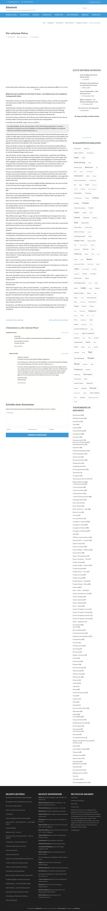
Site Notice (74, 803)
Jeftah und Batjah (11, 828)
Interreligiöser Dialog (79, 749)
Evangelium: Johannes (79, 521)
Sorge (92, 329)
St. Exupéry (76, 333)
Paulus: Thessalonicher (80, 556)
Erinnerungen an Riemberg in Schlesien (17, 896)
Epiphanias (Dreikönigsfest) (81, 636)
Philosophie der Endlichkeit (55, 840)
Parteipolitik (82, 302)
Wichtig (83, 388)
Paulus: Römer (77, 553)
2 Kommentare (35, 37)
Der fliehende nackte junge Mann (15, 871)
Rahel (75, 311)
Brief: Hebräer (77, 503)
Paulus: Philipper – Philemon (81, 550)
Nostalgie (76, 705)
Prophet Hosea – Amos (80, 572)
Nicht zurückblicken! (11, 900)
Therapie (76, 352)
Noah (82, 297)
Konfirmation (77, 457)
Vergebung (78, 369)
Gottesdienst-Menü (94, 2)
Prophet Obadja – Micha (80, 584)
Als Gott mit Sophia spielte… (14, 806)
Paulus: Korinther (78, 546)
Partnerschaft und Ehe (79, 708)
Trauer (90, 358)
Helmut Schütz (23, 37)
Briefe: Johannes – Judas (80, 509)
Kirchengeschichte (78, 770)
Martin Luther (79, 293)
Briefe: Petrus (77, 512)
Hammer (89, 232)
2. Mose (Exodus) (78, 487)
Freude (76, 203)
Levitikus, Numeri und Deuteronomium (17, 863)
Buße (75, 171)
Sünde (88, 342)
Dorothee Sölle (92, 180)
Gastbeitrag (76, 421)
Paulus (76, 306)
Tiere (83, 352)
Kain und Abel (85, 269)
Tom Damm (41, 857)
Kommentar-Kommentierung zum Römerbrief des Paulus (89, 84)
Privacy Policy (75, 807)
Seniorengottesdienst (79, 469)
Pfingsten (75, 664)
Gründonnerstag (78, 646)
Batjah (89, 162)
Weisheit (76, 388)
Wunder (93, 388)
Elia (75, 185)
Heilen (90, 236)
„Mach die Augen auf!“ (87, 137)
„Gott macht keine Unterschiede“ (59, 320)
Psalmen (75, 587)
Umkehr (85, 364)
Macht (90, 288)
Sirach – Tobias (77, 606)
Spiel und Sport (77, 758)
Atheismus (76, 743)
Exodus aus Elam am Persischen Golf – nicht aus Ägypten (19, 837)
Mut (95, 293)
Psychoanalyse (77, 731)
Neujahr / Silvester (78, 655)
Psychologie (76, 729)
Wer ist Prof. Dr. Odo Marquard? (88, 108)
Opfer (75, 302)
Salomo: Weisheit (78, 603)
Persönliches (59, 15)
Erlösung (75, 189)
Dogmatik (76, 767)
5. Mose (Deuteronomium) (81, 496)
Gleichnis (86, 217)
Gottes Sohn (85, 223)
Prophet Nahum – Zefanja (80, 581)
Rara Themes (62, 908)
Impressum (85, 15)
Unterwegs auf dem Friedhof (81, 479)
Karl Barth (94, 269)
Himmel (85, 249)
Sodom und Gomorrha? (12, 854)
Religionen (92, 311)
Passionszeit (76, 661)
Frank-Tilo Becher (78, 198)
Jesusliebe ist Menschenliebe (14, 320)
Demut (94, 176)
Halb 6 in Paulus (79, 232)
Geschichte (76, 437)
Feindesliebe (78, 193)
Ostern (75, 658)
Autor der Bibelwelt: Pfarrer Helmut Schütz (88, 76)
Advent (75, 627)
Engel (87, 185)
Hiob (93, 249)
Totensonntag (77, 671)
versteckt (88, 369)
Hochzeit (75, 683)
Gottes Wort (78, 227)
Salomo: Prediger (78, 597)
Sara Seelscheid (42, 874)
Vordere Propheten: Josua (81, 609)
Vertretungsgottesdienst (80, 782)
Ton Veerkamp (79, 358)
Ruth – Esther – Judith (79, 590)
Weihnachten (77, 677)
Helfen (75, 245)
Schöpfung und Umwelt (80, 723)
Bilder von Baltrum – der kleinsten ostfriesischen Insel (89, 101)
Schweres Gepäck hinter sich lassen (16, 846)
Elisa (80, 185)
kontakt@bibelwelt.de (13, 2)
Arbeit (83, 157)
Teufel (96, 347)
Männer (76, 297)
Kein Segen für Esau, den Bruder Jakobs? (17, 892)
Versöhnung (77, 374)
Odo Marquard (91, 297)
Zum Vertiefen (24, 15)
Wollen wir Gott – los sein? (13, 832)
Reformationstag (78, 667)
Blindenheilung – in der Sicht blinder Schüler (18, 883)
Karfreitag (76, 649)
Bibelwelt (11, 7)
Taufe (76, 347)
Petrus (84, 306)
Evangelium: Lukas (78, 525)
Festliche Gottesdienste (80, 451)
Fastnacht (76, 642)
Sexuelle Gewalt (78, 755)
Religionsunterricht (78, 773)
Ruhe (82, 315)
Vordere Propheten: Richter (81, 615)
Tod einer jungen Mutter (58, 843)
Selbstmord (84, 324)
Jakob (75, 259)
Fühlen (76, 212)
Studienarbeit (78, 342)
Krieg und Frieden (78, 720)
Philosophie (76, 711)
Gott (76, 223)
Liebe (83, 288)
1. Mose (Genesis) (78, 484)
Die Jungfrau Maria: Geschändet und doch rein (19, 801)
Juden (76, 269)
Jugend (75, 686)
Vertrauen (87, 374)
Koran (87, 278)
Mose (89, 293)
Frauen (87, 198)
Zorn (75, 397)
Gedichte (75, 428)
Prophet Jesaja (77, 578)
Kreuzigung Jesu (80, 283)
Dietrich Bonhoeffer (80, 180)
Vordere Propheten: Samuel (81, 618)
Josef (97, 264)
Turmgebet (76, 476)
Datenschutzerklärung (77, 800)
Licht (75, 288)
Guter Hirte (88, 227)
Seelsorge (35, 15)
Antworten (18, 346)
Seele (75, 320)
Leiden (96, 283)
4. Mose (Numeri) (78, 493)
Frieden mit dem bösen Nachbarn (56, 811)
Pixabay (37, 89)
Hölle (92, 254)
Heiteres (75, 680)
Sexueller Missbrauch (80, 329)
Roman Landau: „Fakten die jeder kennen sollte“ (19, 875)
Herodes (92, 245)
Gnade (95, 217)
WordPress (77, 908)
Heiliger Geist (79, 241)
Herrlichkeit (77, 249)
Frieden (85, 203)
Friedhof (90, 208)
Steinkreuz (76, 338)
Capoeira (81, 171)
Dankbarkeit (78, 176)
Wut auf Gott (77, 393)
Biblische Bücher (78, 482)
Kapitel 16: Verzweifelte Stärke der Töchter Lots (19, 858)
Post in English (77, 726)
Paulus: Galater (77, 543)
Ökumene (76, 752)
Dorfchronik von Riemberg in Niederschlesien (19, 797)
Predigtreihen (77, 463)
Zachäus (85, 393)
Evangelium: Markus (79, 528)
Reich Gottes (82, 311)
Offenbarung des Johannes (81, 537)
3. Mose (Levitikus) (78, 490)
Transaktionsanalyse (79, 737)
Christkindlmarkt (89, 171)
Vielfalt (85, 379)
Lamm (90, 283)
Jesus (89, 259)
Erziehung (83, 189)
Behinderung (78, 167)
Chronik (75, 515)
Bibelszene (89, 167)
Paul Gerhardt (92, 302)
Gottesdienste (77, 440)
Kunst (74, 696)
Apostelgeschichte (78, 500)
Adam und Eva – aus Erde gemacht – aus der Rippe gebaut (20, 823)
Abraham (86, 148)
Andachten (76, 447)
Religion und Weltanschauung (82, 741)
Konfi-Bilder (93, 274)
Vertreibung (77, 379)
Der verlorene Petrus (12, 850)
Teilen (83, 347)
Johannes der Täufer (79, 264)
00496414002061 (28, 2)
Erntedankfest (77, 639)
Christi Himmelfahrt (79, 633)
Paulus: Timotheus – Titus (80, 559)
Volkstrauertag (77, 674)
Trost (76, 364)
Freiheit (95, 198)
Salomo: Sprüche (78, 600)
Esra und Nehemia (78, 518)
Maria (97, 288)
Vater (92, 364)
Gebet (75, 424)
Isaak (98, 254)
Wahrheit (89, 383)
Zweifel (82, 397)
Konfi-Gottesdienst (78, 454)
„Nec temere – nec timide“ (58, 808)
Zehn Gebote (94, 393)
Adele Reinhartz (90, 153)
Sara (88, 315)
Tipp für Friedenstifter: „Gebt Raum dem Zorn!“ (89, 92)
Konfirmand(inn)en (78, 693)
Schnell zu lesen (11, 15)
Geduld (84, 212)
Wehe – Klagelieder (79, 622)
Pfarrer (92, 306)
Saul (93, 315)
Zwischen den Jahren (93, 397)
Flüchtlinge (88, 193)
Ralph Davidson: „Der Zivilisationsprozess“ (18, 887)
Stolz (84, 338)
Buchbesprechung (78, 418)
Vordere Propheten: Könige (81, 612)
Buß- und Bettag (78, 630)
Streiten (96, 338)
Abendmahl (77, 148)
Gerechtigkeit (77, 717)
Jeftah (82, 259)
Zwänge (75, 401)
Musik (74, 702)
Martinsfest (76, 652)
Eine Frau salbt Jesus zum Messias (15, 810)
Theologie (76, 761)
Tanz (94, 342)
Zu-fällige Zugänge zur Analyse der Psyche (18, 879)
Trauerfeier (76, 779)
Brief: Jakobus (77, 506)
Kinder (75, 689)
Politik (75, 714)
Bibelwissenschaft (78, 764)
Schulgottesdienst (78, 466)
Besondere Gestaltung (79, 442)
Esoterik (75, 746)
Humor (86, 254)
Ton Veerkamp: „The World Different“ (16, 842)
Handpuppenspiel (79, 236)
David (88, 176)
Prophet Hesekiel (78, 568)
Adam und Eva (79, 153)
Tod (90, 352)
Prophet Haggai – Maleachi (81, 565)
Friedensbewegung (79, 208)
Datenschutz (96, 15)
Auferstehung (79, 162)
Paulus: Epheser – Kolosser (81, 540)
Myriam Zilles (63, 87)
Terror (89, 347)
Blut (97, 167)
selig (91, 324)
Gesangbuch (76, 434)
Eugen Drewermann (92, 189)
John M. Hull (90, 264)
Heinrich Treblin (91, 241)
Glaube (77, 217)
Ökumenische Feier (79, 460)
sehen (76, 324)
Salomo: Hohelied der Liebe (81, 593)
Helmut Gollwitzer (83, 245)
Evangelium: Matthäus (79, 531)
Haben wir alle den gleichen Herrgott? (16, 867)
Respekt (75, 315)
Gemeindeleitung (78, 431)
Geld (91, 212)
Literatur (75, 699)
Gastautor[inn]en (72, 15)
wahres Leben (78, 383)
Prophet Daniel (77, 562)
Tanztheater (76, 472)
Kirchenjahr (76, 625)
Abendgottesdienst (79, 444)
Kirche (85, 274)
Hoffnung (77, 254)
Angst (76, 158)
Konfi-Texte (78, 278)
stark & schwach (88, 333)
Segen (91, 320)
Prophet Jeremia (78, 575)
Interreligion (46, 15)
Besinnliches (76, 415)
